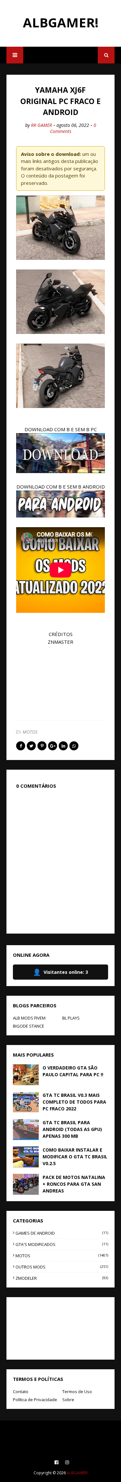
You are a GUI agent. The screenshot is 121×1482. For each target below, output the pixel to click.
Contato (20, 1391)
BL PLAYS (71, 1018)
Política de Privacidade (35, 1399)
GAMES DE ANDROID (61, 1233)
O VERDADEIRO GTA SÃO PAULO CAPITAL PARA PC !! (73, 1071)
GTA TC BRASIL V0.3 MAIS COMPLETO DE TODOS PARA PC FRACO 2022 (74, 1102)
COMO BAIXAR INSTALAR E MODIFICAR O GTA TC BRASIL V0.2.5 (75, 1156)
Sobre (68, 1399)
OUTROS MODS (61, 1267)
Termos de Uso (77, 1391)
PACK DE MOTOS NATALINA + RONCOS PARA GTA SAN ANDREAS (74, 1184)
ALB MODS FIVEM (29, 1018)
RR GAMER (41, 125)
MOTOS (30, 732)
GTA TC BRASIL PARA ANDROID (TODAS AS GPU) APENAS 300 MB (72, 1129)
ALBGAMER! (60, 22)
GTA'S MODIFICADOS (61, 1244)
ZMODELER (61, 1278)
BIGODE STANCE (28, 1026)
